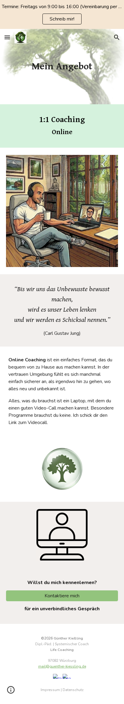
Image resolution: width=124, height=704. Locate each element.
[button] (7, 37)
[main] (62, 67)
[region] (62, 14)
